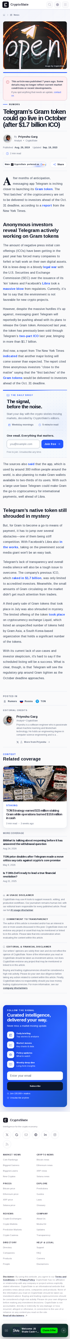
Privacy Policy (27, 1280)
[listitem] (10, 701)
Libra (46, 283)
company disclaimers (15, 988)
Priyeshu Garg (28, 136)
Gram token (44, 189)
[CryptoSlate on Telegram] (36, 1135)
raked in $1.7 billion (26, 578)
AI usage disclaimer (21, 910)
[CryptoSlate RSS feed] (7, 1144)
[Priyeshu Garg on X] (17, 742)
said (31, 464)
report (47, 205)
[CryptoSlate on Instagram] (55, 1135)
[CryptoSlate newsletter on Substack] (26, 1135)
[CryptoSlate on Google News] (17, 1135)
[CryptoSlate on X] (7, 1135)
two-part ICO (29, 336)
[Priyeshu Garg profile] (8, 720)
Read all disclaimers (13, 1315)
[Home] (4, 15)
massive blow (13, 288)
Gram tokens (13, 377)
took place (57, 614)
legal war (50, 267)
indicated (10, 356)
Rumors (14, 104)
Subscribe (35, 1086)
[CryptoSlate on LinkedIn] (45, 1135)
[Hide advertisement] (63, 1330)
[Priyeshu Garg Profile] (7, 138)
